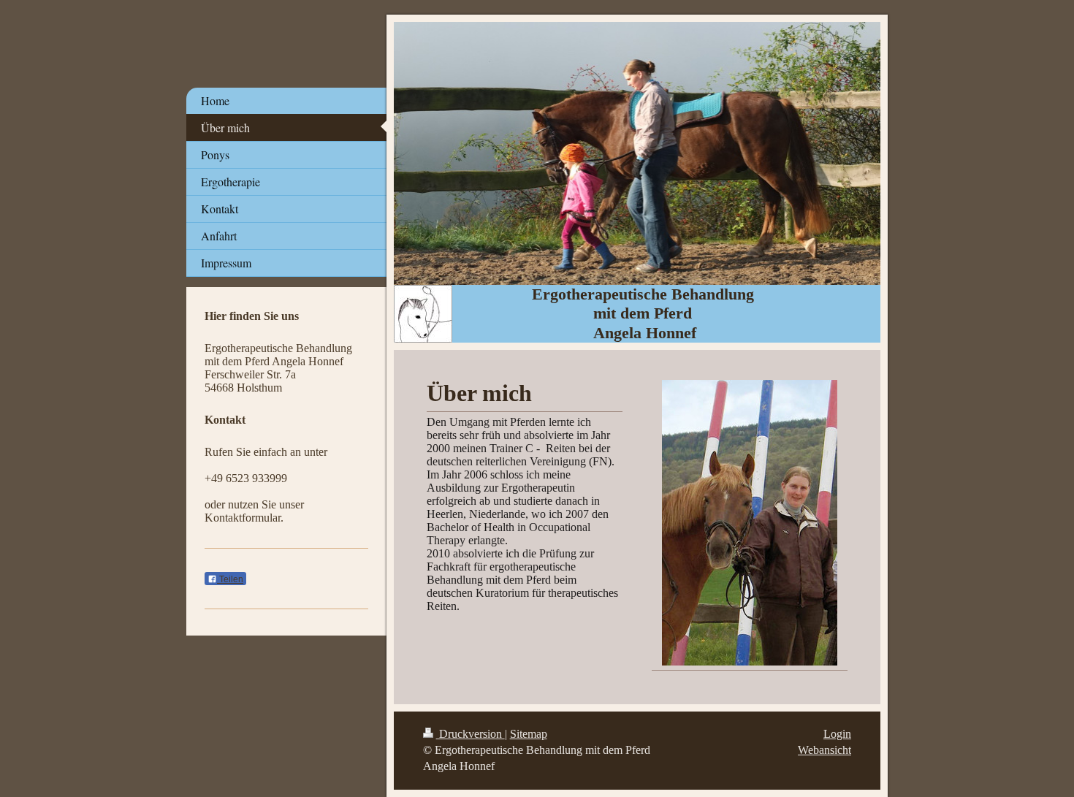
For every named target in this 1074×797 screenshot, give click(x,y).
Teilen (230, 579)
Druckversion (470, 734)
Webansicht (824, 750)
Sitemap (528, 734)
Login (837, 734)
